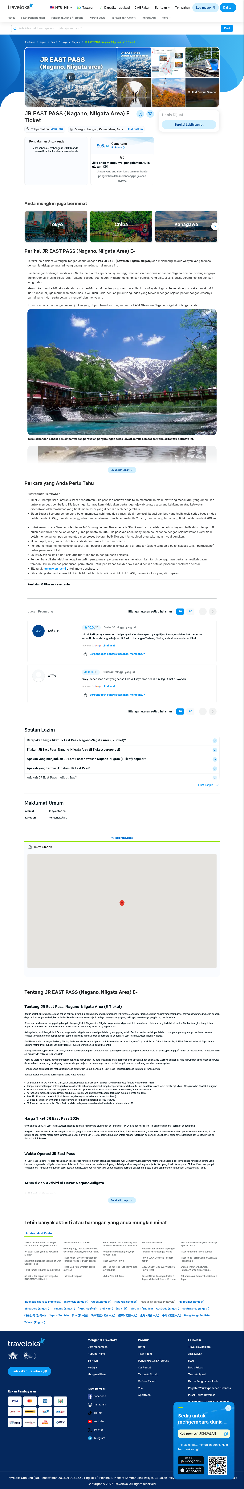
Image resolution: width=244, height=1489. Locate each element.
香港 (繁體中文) (171, 1315)
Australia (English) (167, 1308)
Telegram (99, 1438)
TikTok (98, 1413)
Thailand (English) (63, 1308)
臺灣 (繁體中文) (127, 1315)
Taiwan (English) (34, 1322)
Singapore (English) (36, 1308)
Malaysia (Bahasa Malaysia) (157, 1301)
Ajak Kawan (195, 1353)
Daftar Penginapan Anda (203, 1381)
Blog (191, 1360)
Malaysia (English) (125, 1301)
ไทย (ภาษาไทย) (87, 1308)
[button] (205, 7)
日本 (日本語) (80, 1315)
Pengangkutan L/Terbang (153, 1360)
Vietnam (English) (141, 1308)
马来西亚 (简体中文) (103, 1315)
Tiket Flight (145, 1353)
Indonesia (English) (76, 1301)
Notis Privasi (196, 1367)
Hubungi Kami (96, 1353)
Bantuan (93, 1360)
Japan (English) (59, 1315)
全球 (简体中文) (149, 1315)
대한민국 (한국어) (35, 1315)
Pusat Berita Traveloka (201, 1395)
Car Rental (144, 1367)
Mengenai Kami (97, 1374)
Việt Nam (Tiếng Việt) (113, 1308)
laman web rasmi (54, 568)
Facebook (100, 1396)
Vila (140, 1388)
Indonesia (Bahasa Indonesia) (42, 1301)
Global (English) (101, 1301)
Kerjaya (92, 1367)
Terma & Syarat (197, 1374)
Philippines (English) (191, 1301)
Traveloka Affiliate (199, 1347)
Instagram (100, 1404)
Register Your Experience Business (209, 1388)
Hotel (141, 1347)
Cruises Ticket (147, 1381)
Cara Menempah (98, 1347)
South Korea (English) (195, 1308)
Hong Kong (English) (197, 1315)
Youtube (99, 1421)
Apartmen (144, 1395)
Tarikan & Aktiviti (148, 1374)
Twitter (98, 1429)
